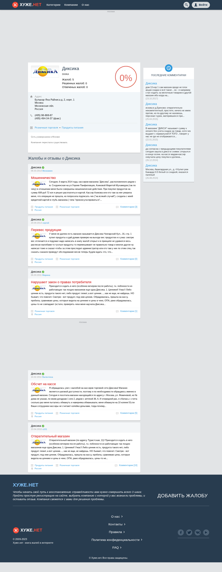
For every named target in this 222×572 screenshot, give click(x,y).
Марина (46, 275)
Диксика (36, 167)
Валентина (47, 377)
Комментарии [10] (128, 465)
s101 (44, 429)
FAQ (115, 547)
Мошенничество (43, 178)
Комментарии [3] (128, 206)
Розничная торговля (46, 127)
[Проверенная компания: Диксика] (43, 167)
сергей (45, 223)
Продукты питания (72, 127)
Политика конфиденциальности (116, 540)
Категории (53, 4)
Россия (38, 210)
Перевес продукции (46, 230)
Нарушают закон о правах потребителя (61, 282)
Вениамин (47, 171)
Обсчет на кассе (43, 384)
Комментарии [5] (128, 413)
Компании (71, 4)
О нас (85, 4)
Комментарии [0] (128, 259)
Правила (115, 532)
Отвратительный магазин (50, 436)
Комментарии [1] (128, 311)
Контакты (115, 524)
